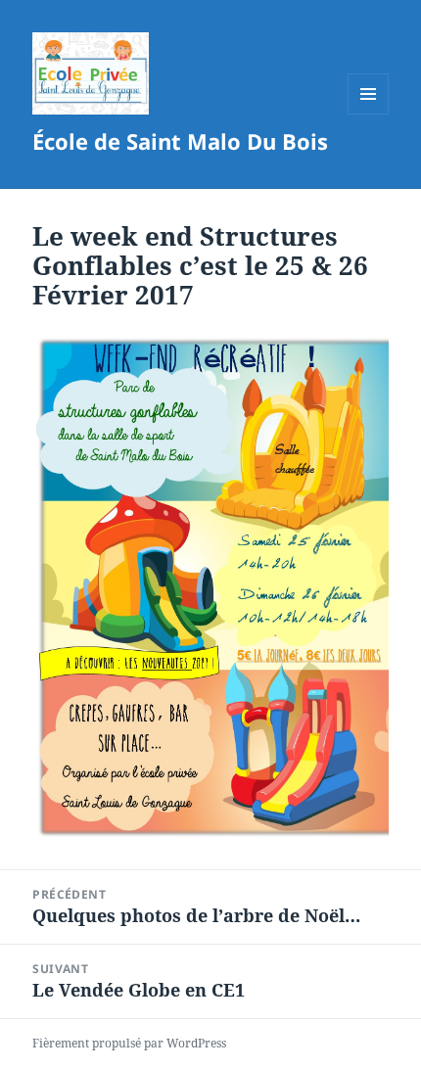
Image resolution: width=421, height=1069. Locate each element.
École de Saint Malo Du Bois (180, 141)
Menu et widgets (369, 114)
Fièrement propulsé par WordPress (129, 1043)
